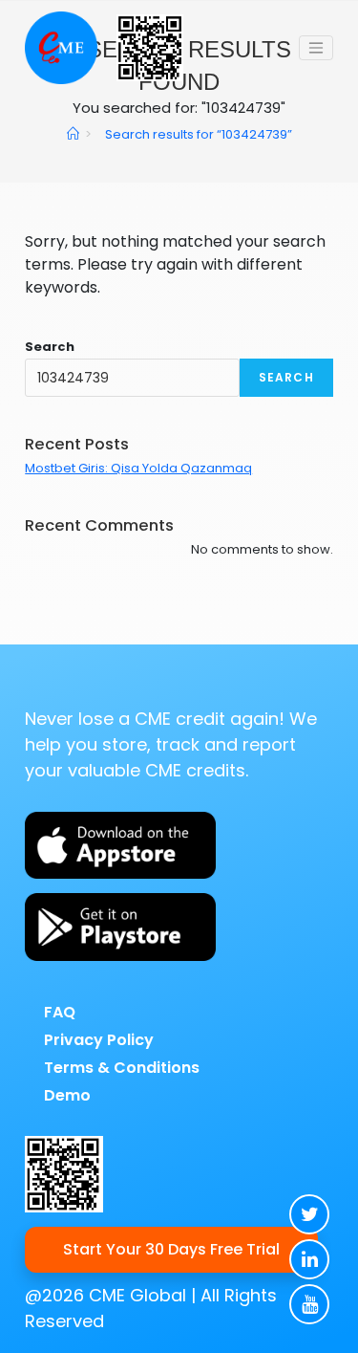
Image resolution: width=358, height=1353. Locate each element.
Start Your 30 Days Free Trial (171, 1249)
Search (49, 347)
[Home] (73, 134)
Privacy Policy (99, 1040)
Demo (67, 1095)
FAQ (59, 1012)
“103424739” (198, 134)
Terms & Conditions (122, 1068)
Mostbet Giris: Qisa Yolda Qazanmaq (138, 468)
